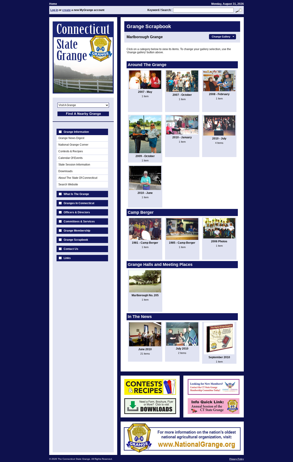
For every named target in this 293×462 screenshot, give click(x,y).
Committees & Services (79, 221)
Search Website (68, 184)
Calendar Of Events (70, 158)
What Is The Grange (76, 194)
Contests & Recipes (70, 151)
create (66, 10)
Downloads (65, 171)
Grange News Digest (71, 138)
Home (53, 3)
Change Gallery (221, 36)
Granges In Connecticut (79, 203)
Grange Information (76, 132)
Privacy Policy (236, 459)
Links (67, 258)
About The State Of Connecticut (77, 177)
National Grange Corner (73, 144)
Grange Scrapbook (76, 239)
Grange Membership (77, 230)
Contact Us (71, 249)
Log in (54, 10)
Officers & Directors (77, 212)
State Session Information (74, 164)
